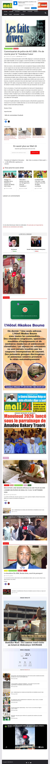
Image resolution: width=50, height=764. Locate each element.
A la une (11, 11)
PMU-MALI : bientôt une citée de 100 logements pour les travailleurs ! (24, 183)
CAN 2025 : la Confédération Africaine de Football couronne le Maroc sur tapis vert (29, 590)
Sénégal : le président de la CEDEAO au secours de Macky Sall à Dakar (9, 183)
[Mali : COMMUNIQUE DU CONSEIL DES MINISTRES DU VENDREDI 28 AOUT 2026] (7, 511)
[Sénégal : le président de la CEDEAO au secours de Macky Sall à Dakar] (9, 171)
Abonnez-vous (35, 152)
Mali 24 (11, 761)
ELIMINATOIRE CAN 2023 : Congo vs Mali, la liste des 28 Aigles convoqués (40, 183)
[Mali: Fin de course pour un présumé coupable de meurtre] (38, 131)
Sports (22, 14)
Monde (5, 14)
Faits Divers (16, 14)
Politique (17, 11)
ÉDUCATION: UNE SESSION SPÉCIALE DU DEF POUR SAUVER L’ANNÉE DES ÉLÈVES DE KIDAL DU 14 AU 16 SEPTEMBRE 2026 (24, 490)
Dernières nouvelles (8, 48)
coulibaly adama (13, 494)
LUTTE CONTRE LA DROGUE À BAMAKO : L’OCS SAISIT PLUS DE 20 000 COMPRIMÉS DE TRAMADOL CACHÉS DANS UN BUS (25, 684)
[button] (20, 11)
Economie (30, 11)
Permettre (34, 8)
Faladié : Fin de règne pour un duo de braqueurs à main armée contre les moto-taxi (24, 137)
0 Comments (24, 56)
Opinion (25, 485)
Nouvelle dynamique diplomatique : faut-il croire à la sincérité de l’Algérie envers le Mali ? (26, 708)
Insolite (25, 570)
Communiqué (7, 485)
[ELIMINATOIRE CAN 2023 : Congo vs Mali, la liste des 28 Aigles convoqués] (40, 171)
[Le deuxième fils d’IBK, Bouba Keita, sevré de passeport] (25, 557)
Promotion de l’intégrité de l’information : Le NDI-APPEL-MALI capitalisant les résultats (14, 162)
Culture (11, 485)
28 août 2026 (14, 678)
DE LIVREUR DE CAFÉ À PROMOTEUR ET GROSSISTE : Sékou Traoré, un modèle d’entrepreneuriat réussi (27, 700)
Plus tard (27, 8)
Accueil (5, 11)
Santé (10, 14)
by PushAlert (16, 9)
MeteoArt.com (27, 669)
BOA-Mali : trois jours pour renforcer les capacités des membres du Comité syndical (26, 716)
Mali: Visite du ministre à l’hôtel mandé (36, 160)
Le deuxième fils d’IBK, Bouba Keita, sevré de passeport (23, 573)
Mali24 (14, 56)
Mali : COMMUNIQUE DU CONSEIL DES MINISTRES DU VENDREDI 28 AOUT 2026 (28, 509)
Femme (24, 11)
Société (36, 11)
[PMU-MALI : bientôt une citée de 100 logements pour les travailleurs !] (25, 171)
